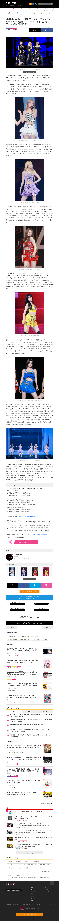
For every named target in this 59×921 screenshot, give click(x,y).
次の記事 (47, 627)
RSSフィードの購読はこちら (30, 591)
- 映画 (32, 900)
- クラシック (33, 893)
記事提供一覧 (15, 904)
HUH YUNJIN (36, 639)
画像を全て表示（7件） (30, 72)
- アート (32, 896)
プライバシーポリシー (47, 904)
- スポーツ (33, 898)
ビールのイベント (13, 864)
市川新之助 (27, 861)
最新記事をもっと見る (46, 803)
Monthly (45, 711)
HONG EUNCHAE (13, 639)
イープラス (9, 875)
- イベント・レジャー (35, 891)
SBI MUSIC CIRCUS (45, 864)
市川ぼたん (36, 861)
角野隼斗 (27, 868)
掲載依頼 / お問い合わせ (25, 904)
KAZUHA (45, 639)
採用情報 (33, 904)
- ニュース (46, 889)
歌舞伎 (10, 861)
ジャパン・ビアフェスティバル (28, 864)
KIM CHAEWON (25, 639)
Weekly (29, 711)
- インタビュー (47, 891)
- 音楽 (32, 887)
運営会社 (9, 904)
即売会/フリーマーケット (15, 868)
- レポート (46, 893)
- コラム (45, 895)
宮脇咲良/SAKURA (13, 636)
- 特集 (45, 896)
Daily (14, 711)
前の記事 (12, 627)
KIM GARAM (35, 636)
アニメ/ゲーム (36, 868)
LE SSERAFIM (25, 636)
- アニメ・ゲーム (34, 895)
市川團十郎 (18, 861)
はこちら (23, 542)
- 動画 (45, 887)
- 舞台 (32, 889)
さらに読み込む (29, 853)
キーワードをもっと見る (45, 871)
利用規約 (39, 904)
